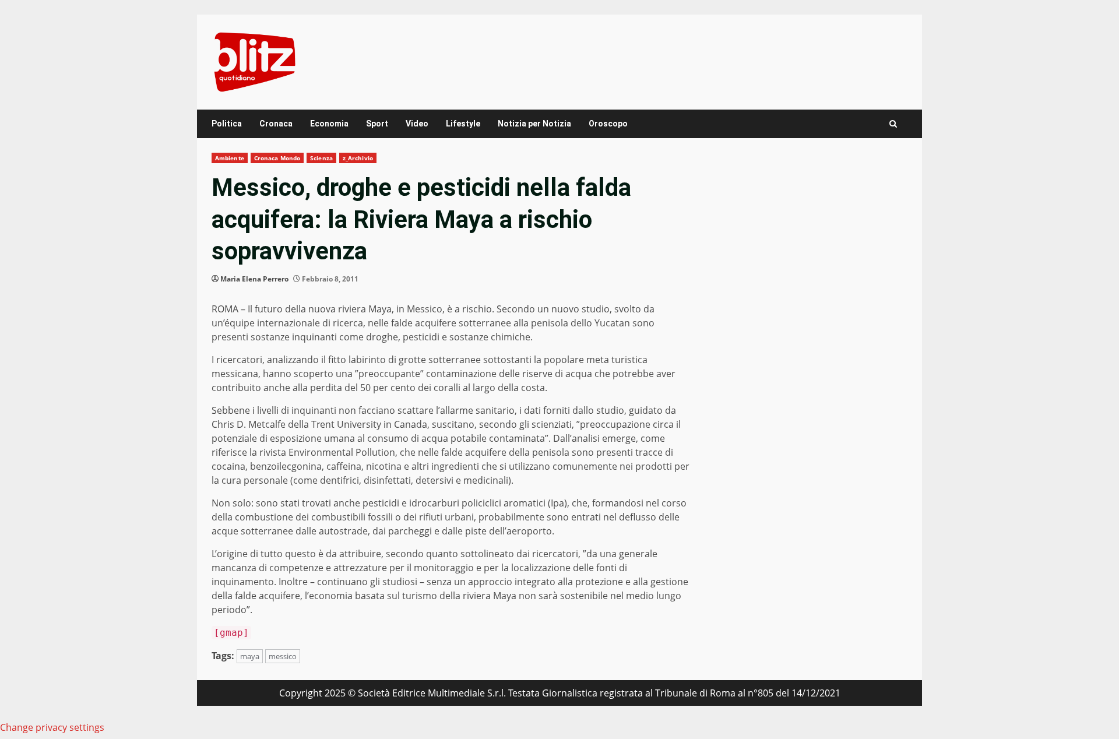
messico (283, 656)
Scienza (321, 158)
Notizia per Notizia (534, 123)
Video (417, 123)
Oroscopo (608, 123)
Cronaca (276, 123)
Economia (329, 123)
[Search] (893, 123)
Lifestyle (463, 123)
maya (249, 656)
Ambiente (229, 158)
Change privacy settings (52, 727)
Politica (227, 123)
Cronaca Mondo (277, 158)
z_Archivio (358, 158)
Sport (377, 123)
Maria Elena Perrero (254, 279)
